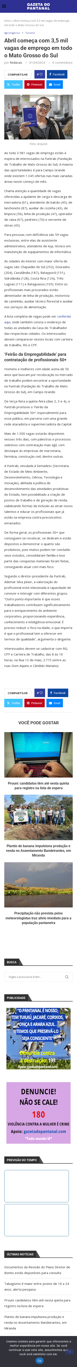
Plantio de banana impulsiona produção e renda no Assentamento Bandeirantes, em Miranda (38, 851)
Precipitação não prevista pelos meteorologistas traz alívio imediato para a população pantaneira (38, 918)
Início (7, 21)
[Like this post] (41, 74)
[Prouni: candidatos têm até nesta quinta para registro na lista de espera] (38, 754)
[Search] (73, 6)
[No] (69, 1351)
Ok (39, 1360)
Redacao (16, 62)
